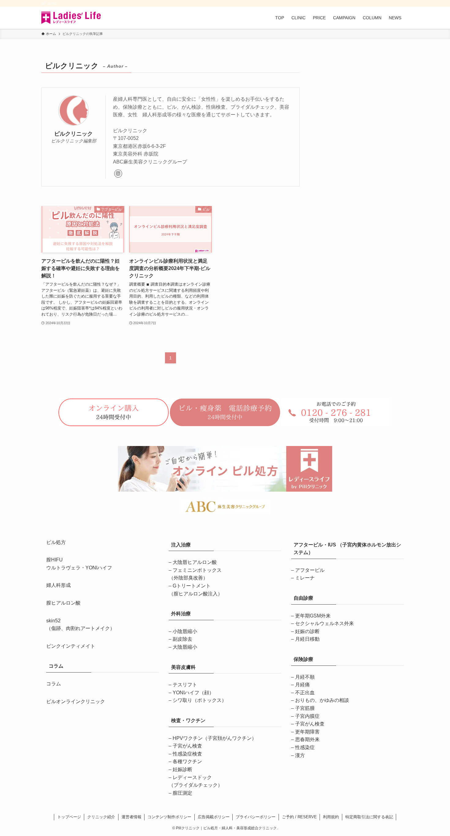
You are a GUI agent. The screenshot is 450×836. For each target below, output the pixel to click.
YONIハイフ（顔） (193, 692)
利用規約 (331, 817)
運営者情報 (131, 817)
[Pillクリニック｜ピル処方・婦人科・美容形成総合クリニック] (71, 18)
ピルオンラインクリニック (75, 701)
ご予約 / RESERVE (299, 817)
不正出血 (305, 692)
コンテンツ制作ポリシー (169, 817)
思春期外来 (307, 739)
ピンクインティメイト (70, 646)
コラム (53, 683)
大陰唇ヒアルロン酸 (195, 562)
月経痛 (302, 684)
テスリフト (185, 684)
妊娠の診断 (307, 631)
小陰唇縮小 (185, 631)
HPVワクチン (215, 738)
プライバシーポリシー (256, 817)
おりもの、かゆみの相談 (322, 700)
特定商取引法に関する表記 (369, 817)
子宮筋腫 (305, 708)
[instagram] (118, 174)
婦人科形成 (58, 585)
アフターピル (309, 570)
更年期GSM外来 (313, 615)
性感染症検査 (187, 753)
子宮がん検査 (187, 745)
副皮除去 (182, 639)
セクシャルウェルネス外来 (324, 623)
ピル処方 (56, 542)
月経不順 (305, 677)
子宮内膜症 (307, 716)
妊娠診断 (182, 769)
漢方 (300, 755)
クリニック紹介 (101, 817)
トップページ (69, 817)
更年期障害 (307, 731)
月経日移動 (307, 639)
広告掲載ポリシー (214, 817)
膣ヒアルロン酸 (63, 602)
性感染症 (305, 747)
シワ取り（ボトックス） (200, 700)
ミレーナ (305, 577)
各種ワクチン (187, 761)
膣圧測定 (182, 793)
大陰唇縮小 (185, 647)
